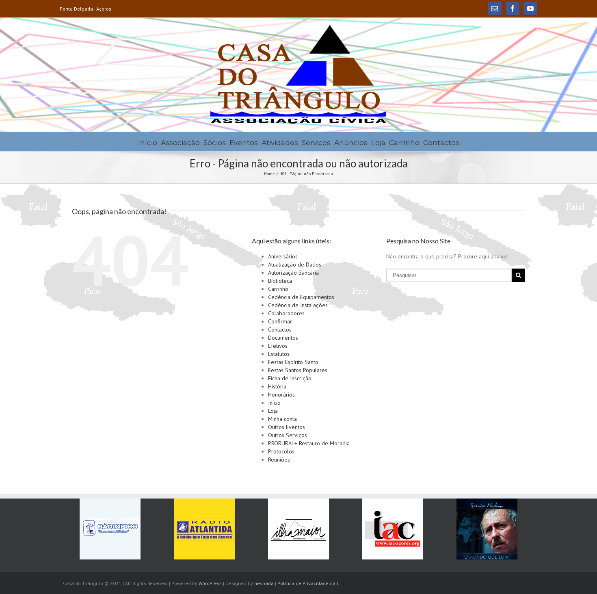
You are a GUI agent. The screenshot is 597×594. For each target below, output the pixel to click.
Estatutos (279, 354)
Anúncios (351, 143)
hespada (264, 583)
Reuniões (279, 459)
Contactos (441, 143)
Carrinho (404, 143)
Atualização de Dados (294, 264)
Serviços (316, 143)
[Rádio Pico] (110, 529)
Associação (180, 143)
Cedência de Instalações (298, 305)
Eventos (243, 143)
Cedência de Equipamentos (301, 297)
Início (147, 143)
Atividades (280, 143)
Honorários (281, 394)
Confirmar (280, 321)
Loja (378, 143)
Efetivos (278, 345)
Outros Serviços (287, 435)
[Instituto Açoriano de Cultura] (393, 529)
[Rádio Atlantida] (204, 529)
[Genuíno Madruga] (487, 529)
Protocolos (281, 451)
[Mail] (495, 8)
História (277, 386)
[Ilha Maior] (298, 529)
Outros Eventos (286, 427)
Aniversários (283, 256)
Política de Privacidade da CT (309, 583)
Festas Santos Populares (297, 370)
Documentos (283, 337)
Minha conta (282, 419)
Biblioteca (280, 280)
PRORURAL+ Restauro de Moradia (309, 443)
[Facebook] (512, 8)
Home (269, 173)
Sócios (214, 143)
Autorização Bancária (293, 272)
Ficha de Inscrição (289, 378)
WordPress (210, 583)
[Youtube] (530, 8)
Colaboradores (286, 313)
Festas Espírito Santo (293, 362)
